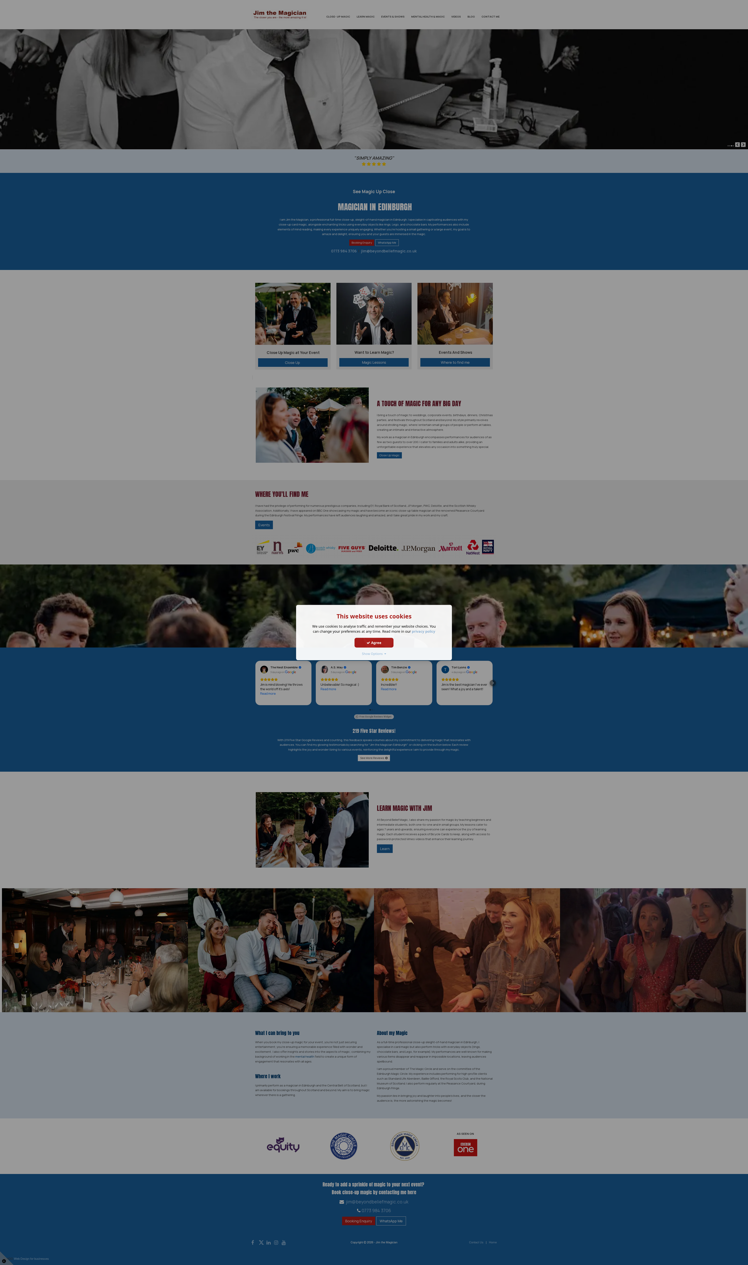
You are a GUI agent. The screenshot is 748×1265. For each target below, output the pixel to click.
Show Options (373, 654)
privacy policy (423, 631)
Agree (375, 642)
